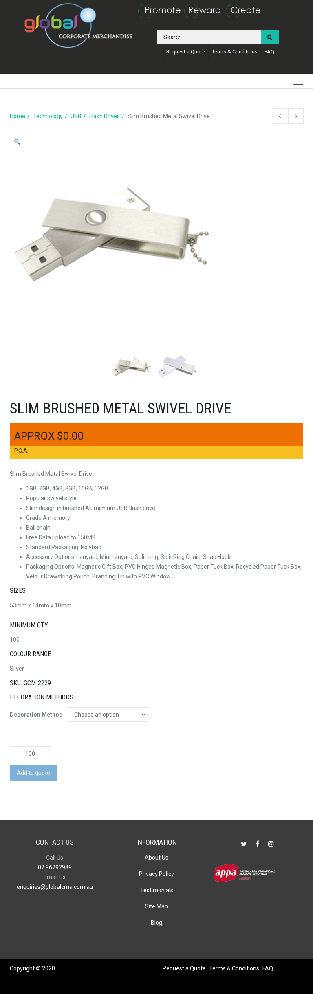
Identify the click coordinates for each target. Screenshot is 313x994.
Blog (156, 922)
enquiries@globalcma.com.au (55, 887)
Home (17, 116)
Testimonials (156, 890)
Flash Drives (104, 116)
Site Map (156, 906)
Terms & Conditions (235, 51)
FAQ (269, 51)
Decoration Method (36, 714)
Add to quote (33, 773)
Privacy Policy (156, 874)
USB (76, 116)
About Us (156, 857)
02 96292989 (55, 867)
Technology (48, 116)
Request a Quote (185, 51)
